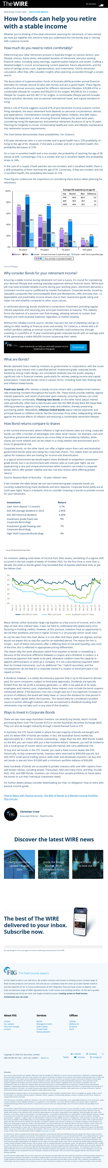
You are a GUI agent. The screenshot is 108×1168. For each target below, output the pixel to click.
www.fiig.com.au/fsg (49, 1131)
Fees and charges (11, 1026)
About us (45, 1058)
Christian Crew (29, 811)
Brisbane (73, 1026)
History (7, 1021)
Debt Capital (42, 1026)
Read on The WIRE (19, 878)
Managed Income (44, 1024)
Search (102, 3)
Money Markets (43, 1032)
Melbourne (74, 1024)
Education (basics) (38, 12)
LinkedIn (77, 1054)
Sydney (72, 1021)
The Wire (16, 4)
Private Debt (42, 1029)
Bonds (39, 1021)
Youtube (81, 1057)
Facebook (92, 1054)
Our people (9, 1024)
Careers (7, 1029)
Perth (71, 1029)
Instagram (97, 1057)
